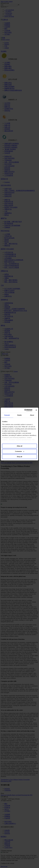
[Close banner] (36, 410)
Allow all (19, 446)
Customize (18, 451)
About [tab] (32, 415)
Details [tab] (19, 415)
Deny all (19, 456)
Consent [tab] (7, 415)
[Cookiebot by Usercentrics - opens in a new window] (24, 410)
